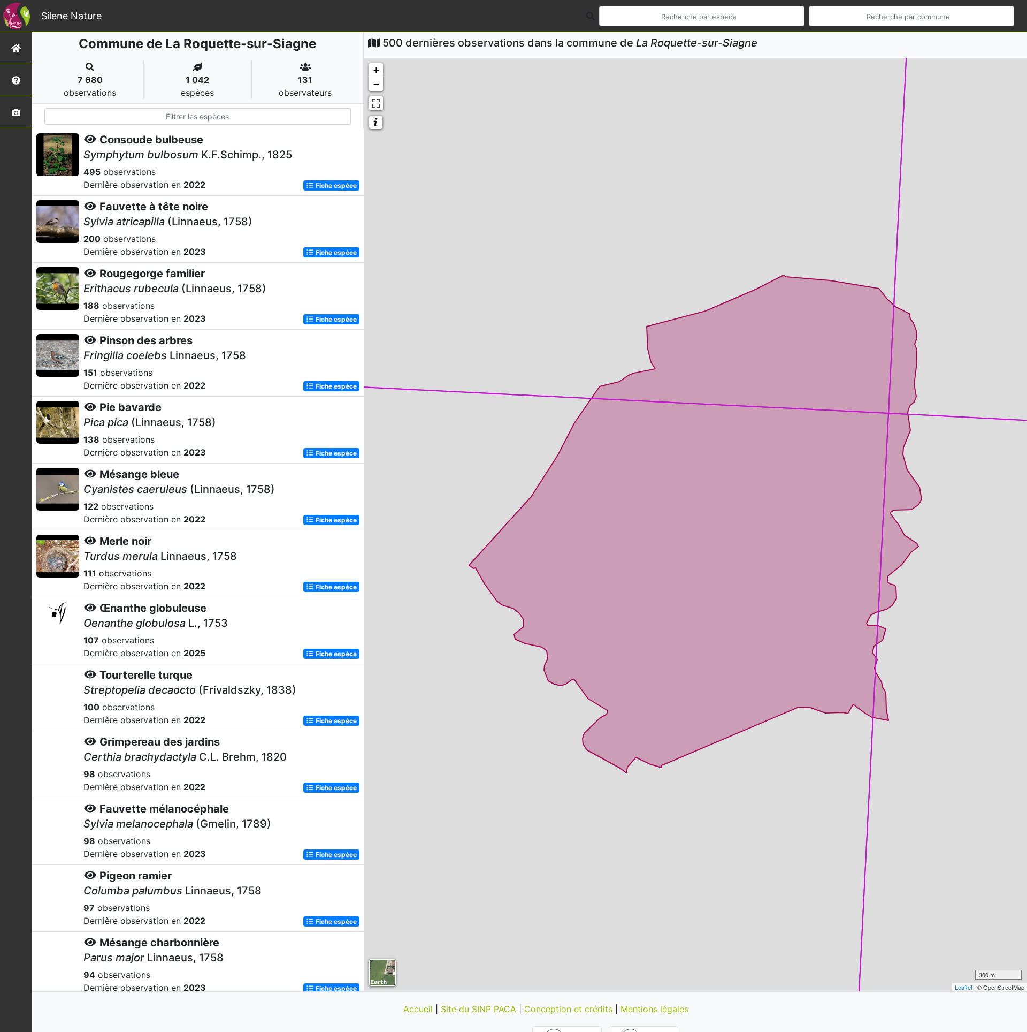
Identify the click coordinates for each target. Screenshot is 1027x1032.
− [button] (376, 83)
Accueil (419, 1009)
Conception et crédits (569, 1009)
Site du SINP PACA (480, 1009)
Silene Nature (71, 15)
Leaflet (963, 987)
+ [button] (376, 69)
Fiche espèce (335, 185)
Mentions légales (654, 1009)
